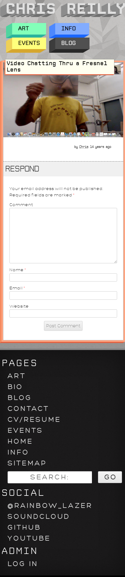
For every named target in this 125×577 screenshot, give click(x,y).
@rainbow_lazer (50, 505)
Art (23, 28)
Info (68, 28)
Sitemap (27, 463)
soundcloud (39, 516)
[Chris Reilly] (62, 16)
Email (17, 288)
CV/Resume (34, 419)
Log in (23, 564)
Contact (28, 408)
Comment (21, 204)
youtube (29, 538)
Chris (83, 147)
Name (17, 270)
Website (19, 306)
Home (20, 441)
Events (29, 43)
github (24, 527)
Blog (68, 43)
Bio (15, 387)
